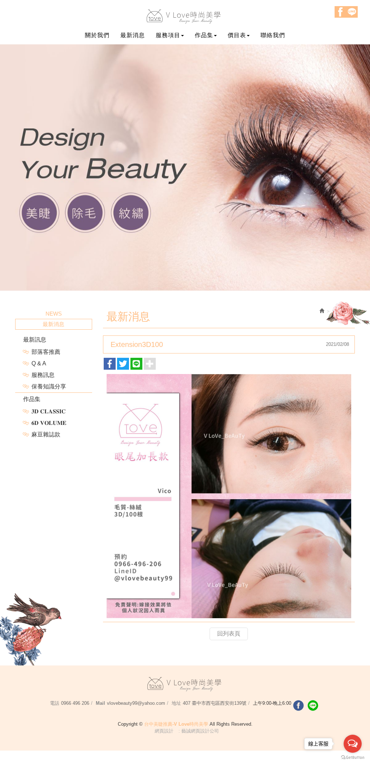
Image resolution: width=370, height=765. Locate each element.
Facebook (340, 12)
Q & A (38, 363)
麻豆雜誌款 (45, 434)
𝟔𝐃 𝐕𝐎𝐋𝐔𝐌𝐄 (48, 423)
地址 (176, 703)
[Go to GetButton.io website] (352, 757)
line (312, 705)
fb (298, 705)
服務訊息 (43, 375)
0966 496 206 (75, 703)
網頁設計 (164, 731)
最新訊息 (34, 340)
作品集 (31, 399)
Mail (100, 703)
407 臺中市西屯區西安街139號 (214, 703)
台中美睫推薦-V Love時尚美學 (185, 16)
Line (352, 12)
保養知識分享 (48, 386)
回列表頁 (228, 633)
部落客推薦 (45, 352)
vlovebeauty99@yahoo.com (136, 703)
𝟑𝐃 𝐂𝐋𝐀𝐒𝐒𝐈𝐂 (48, 411)
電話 (54, 703)
